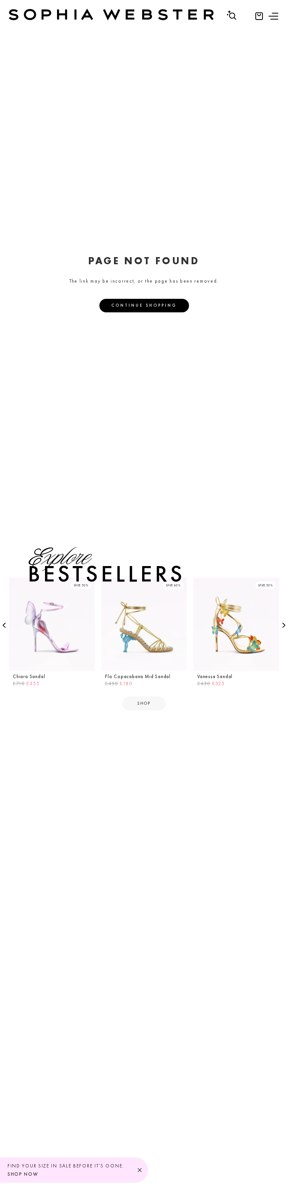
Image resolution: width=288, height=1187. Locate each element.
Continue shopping (144, 305)
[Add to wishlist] (86, 585)
